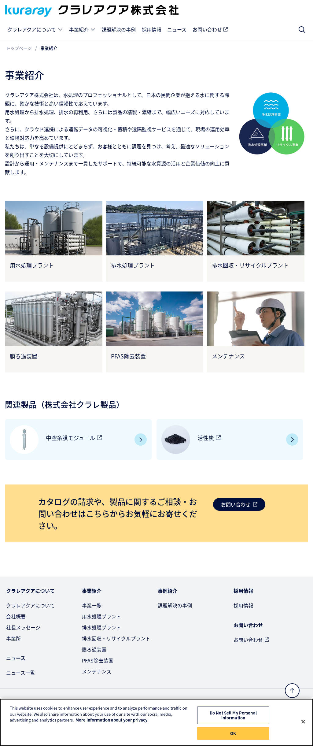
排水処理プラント (101, 627)
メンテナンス (96, 671)
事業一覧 (91, 605)
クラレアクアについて (31, 29)
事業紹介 (79, 29)
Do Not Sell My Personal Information (233, 715)
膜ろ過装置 (94, 649)
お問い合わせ (207, 29)
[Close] (303, 722)
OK (233, 733)
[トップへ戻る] (292, 690)
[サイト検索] (302, 30)
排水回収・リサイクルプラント (116, 638)
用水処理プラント (101, 616)
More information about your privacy (111, 720)
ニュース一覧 (20, 672)
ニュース (176, 29)
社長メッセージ (23, 627)
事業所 (13, 638)
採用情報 (151, 29)
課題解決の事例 (118, 29)
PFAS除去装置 (97, 660)
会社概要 (16, 616)
